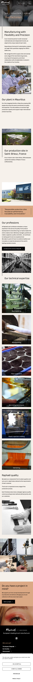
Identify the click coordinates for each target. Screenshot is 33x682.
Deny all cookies (17, 668)
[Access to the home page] (6, 3)
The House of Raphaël (8, 646)
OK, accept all (17, 664)
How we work (6, 651)
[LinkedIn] (16, 638)
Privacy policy (16, 678)
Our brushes (6, 649)
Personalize (16, 673)
